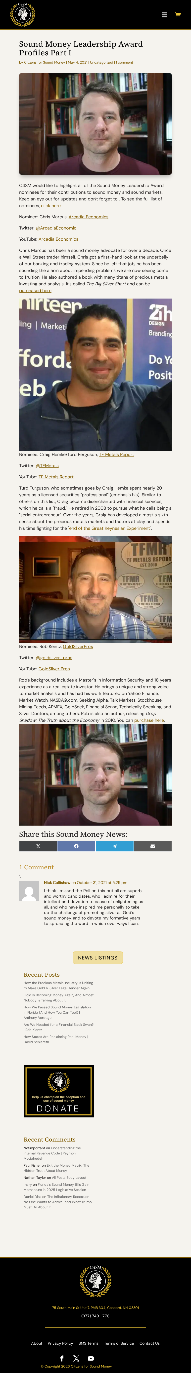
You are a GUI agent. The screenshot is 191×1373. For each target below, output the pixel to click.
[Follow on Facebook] (62, 1359)
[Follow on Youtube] (91, 1359)
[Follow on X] (76, 1359)
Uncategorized (101, 62)
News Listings (98, 957)
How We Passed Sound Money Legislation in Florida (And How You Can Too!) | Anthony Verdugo (57, 1012)
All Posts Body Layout (69, 1177)
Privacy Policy (60, 1344)
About (36, 1344)
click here (50, 206)
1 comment (124, 62)
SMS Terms (88, 1344)
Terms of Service (119, 1344)
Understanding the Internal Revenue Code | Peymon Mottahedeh (52, 1153)
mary (28, 1184)
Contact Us (150, 1344)
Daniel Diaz (32, 1196)
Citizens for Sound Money (44, 62)
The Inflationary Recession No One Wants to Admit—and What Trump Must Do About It (58, 1201)
